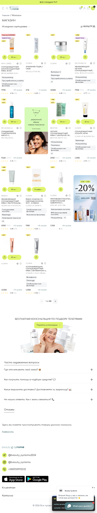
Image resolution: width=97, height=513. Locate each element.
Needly (4, 196)
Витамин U (56, 72)
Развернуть (8, 432)
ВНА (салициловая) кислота (59, 213)
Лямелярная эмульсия (11, 218)
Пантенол (55, 145)
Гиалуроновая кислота (8, 210)
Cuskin (29, 63)
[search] (7, 8)
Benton (53, 128)
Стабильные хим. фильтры (9, 85)
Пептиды (31, 280)
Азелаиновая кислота (60, 209)
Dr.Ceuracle (80, 63)
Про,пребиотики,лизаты (12, 81)
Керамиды (55, 75)
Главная (5, 15)
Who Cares (6, 63)
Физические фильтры (36, 215)
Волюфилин (31, 277)
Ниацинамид (7, 77)
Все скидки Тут (48, 2)
